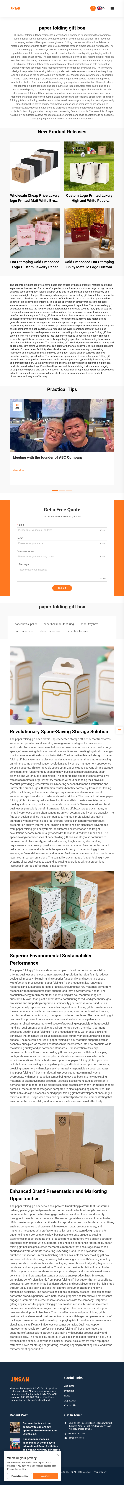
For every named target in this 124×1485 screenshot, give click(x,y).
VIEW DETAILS (35, 166)
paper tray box (89, 624)
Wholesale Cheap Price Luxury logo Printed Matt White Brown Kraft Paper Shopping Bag (35, 198)
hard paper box (24, 631)
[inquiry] (119, 730)
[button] (55, 490)
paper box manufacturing (59, 624)
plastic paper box (49, 631)
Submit (62, 588)
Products (69, 1390)
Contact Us (70, 1405)
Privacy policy (100, 1472)
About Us (69, 1385)
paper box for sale (77, 631)
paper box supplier (26, 624)
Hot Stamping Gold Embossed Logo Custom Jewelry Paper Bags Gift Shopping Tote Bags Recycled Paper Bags (34, 265)
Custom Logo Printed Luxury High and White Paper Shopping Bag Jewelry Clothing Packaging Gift (89, 198)
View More (18, 470)
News (67, 1395)
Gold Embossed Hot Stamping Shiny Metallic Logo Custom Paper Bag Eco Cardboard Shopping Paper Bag (89, 265)
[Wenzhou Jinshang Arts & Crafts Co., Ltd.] (15, 8)
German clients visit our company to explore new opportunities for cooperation (40, 1427)
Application (70, 1400)
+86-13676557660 (77, 1433)
